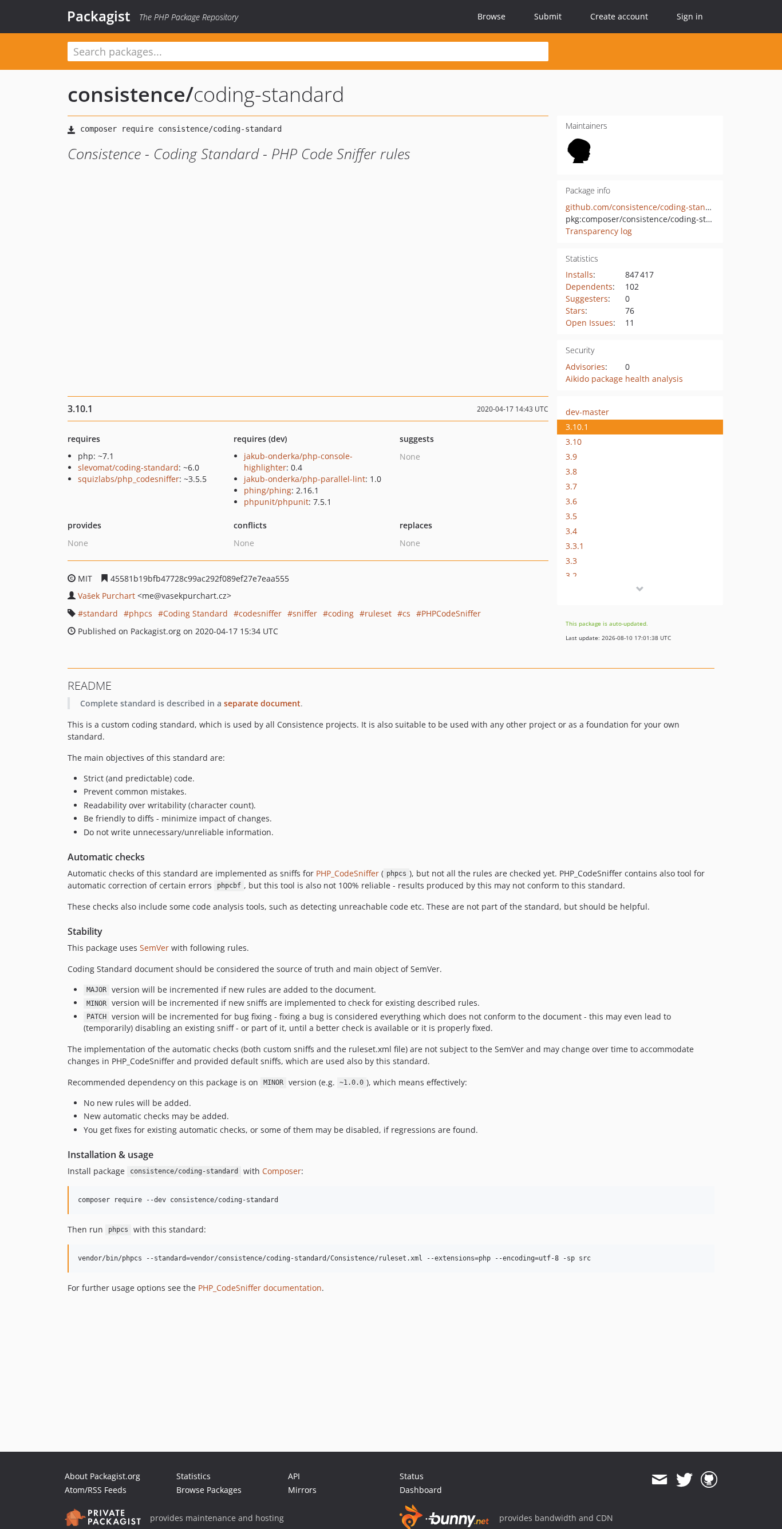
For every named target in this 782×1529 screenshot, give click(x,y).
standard (100, 613)
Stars (575, 310)
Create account (619, 16)
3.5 (571, 516)
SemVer (154, 947)
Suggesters (587, 298)
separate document (262, 703)
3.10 (574, 441)
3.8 (571, 471)
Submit (548, 16)
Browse (491, 16)
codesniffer (260, 613)
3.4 (571, 531)
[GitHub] (709, 1479)
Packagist (99, 16)
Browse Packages (209, 1489)
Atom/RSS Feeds (96, 1489)
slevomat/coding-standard (128, 467)
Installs (579, 274)
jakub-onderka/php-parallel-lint (304, 478)
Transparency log (599, 231)
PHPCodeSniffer (451, 613)
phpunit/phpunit (276, 501)
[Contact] (659, 1479)
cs (406, 613)
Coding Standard (195, 613)
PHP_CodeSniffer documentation (260, 1287)
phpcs (140, 613)
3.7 (571, 486)
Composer (281, 1170)
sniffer (305, 613)
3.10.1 (577, 426)
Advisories (585, 366)
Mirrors (302, 1489)
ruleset (378, 613)
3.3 (571, 560)
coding (341, 613)
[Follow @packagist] (684, 1479)
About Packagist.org (102, 1476)
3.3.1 (575, 545)
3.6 (571, 501)
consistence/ (130, 94)
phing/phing (267, 490)
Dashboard (421, 1489)
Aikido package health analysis (624, 378)
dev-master (587, 411)
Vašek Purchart (106, 595)
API (294, 1476)
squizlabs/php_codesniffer (128, 478)
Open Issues (589, 322)
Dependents (589, 286)
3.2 (571, 575)
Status (412, 1476)
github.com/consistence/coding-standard (645, 207)
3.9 (571, 456)
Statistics (193, 1476)
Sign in (690, 16)
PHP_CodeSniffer (347, 873)
